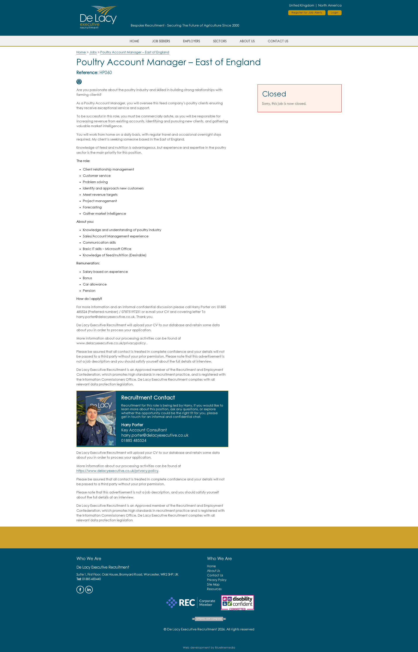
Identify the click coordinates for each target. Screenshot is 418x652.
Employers (191, 41)
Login (334, 12)
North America (330, 5)
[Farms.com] (209, 619)
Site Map (213, 584)
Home (134, 41)
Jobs (93, 52)
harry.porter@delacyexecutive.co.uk (154, 435)
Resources (214, 589)
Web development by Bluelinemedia (209, 647)
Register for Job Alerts (307, 12)
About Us (247, 41)
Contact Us (278, 41)
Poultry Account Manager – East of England (134, 52)
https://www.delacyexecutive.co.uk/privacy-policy (117, 471)
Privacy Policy (216, 580)
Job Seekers (161, 41)
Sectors (220, 41)
